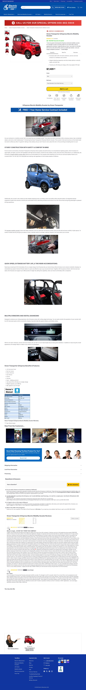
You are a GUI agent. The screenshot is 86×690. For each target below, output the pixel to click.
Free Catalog (72, 7)
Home (6, 27)
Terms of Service (33, 671)
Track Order (56, 1)
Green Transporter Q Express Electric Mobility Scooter (30, 649)
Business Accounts (78, 1)
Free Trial (71, 14)
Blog (30, 663)
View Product (10, 624)
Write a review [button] (75, 518)
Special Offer (10, 619)
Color (48, 73)
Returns (31, 665)
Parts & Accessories (61, 14)
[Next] (7, 54)
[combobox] (36, 7)
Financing (63, 1)
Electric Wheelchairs (9, 14)
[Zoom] (26, 46)
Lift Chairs (38, 14)
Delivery (49, 80)
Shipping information (11, 465)
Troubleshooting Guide (34, 674)
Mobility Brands (48, 14)
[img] (14, 527)
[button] (50, 38)
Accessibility (69, 1)
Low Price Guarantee (11, 469)
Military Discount (33, 680)
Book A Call (23, 458)
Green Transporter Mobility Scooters (17, 27)
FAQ (51, 1)
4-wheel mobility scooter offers (17, 154)
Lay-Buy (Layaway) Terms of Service (35, 677)
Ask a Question (73, 484)
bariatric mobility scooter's (13, 230)
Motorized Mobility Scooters (25, 14)
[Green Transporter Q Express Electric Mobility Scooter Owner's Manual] (43, 390)
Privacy (31, 667)
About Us (31, 660)
